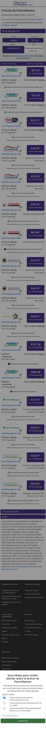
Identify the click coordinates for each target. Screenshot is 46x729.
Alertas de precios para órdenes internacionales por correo (21, 699)
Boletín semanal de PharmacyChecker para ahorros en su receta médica (25, 709)
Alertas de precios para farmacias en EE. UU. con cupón (26, 704)
